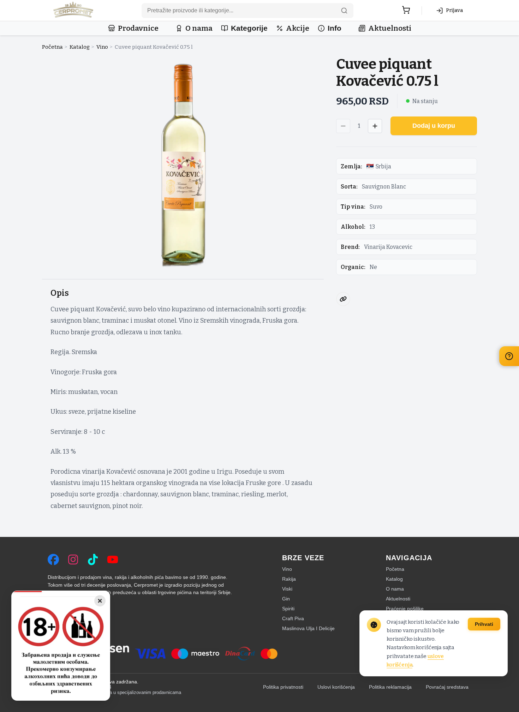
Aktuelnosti (389, 28)
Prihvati (484, 624)
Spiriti (288, 608)
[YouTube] (112, 559)
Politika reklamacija (390, 687)
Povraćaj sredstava (447, 687)
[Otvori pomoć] (509, 356)
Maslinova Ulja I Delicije (308, 628)
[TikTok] (93, 559)
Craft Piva (293, 618)
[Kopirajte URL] (343, 299)
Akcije (297, 28)
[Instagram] (73, 559)
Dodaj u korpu (433, 125)
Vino (102, 47)
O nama (199, 28)
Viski (287, 589)
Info (334, 28)
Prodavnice (138, 28)
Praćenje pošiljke (405, 608)
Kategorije (249, 28)
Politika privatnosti (283, 687)
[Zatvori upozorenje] (100, 600)
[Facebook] (53, 559)
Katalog (80, 47)
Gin (286, 599)
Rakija (289, 579)
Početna (52, 47)
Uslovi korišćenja (336, 687)
